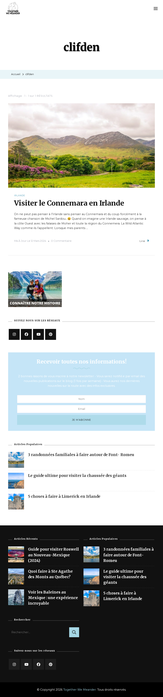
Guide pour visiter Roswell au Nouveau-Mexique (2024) (53, 555)
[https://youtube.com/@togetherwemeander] (26, 664)
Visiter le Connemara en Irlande (69, 203)
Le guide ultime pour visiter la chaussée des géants (77, 475)
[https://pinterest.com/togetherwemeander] (50, 664)
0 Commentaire (61, 240)
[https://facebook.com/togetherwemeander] (26, 334)
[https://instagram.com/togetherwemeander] (14, 334)
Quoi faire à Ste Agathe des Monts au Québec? (50, 574)
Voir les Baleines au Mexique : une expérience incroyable (53, 598)
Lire (142, 241)
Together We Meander (79, 689)
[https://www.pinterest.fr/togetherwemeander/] (50, 334)
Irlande (19, 195)
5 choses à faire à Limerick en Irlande (64, 496)
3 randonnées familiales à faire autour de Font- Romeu (81, 454)
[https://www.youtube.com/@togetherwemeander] (38, 334)
